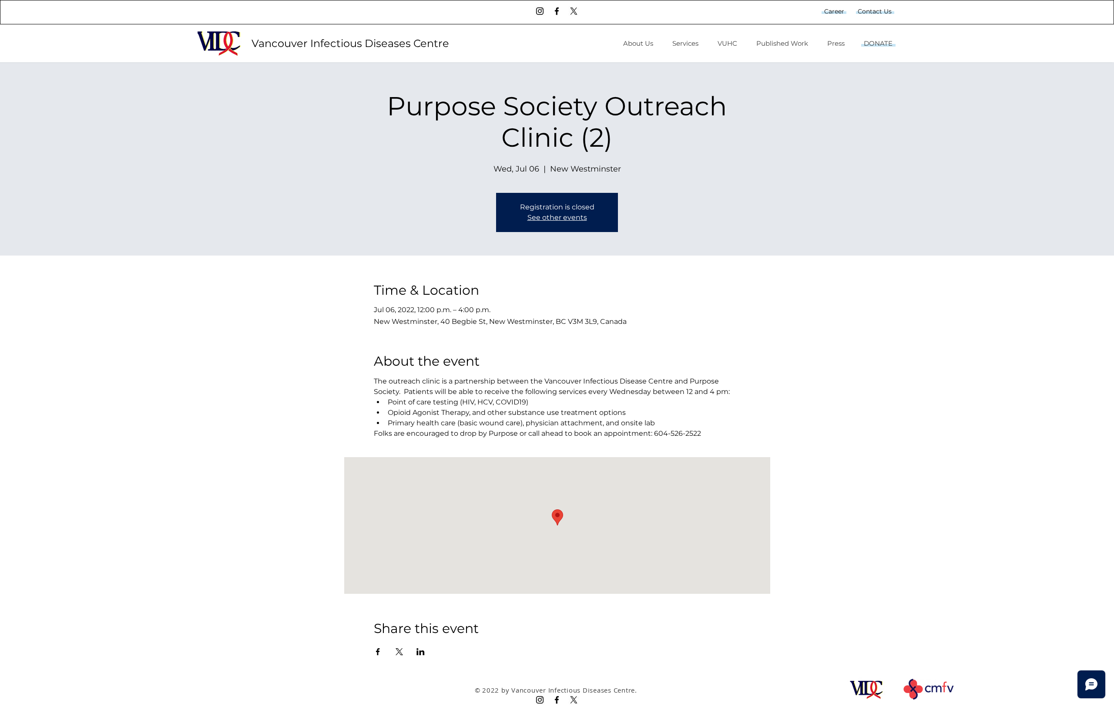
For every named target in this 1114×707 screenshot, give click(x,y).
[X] (574, 11)
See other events (557, 217)
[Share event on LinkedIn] (420, 651)
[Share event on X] (399, 651)
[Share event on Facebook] (378, 651)
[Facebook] (557, 11)
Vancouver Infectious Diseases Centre (352, 43)
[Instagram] (540, 11)
